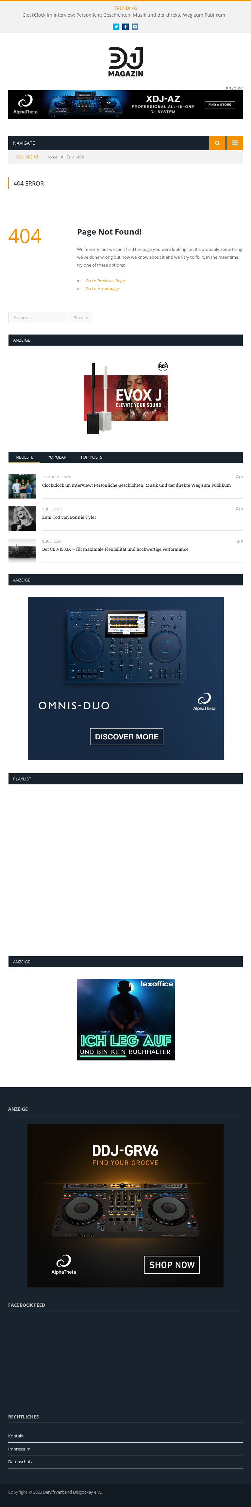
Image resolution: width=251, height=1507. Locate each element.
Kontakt (16, 1436)
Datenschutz (20, 1462)
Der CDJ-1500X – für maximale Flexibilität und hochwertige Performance (115, 549)
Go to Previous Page (105, 281)
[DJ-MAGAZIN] (126, 60)
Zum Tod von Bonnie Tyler (69, 517)
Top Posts (91, 457)
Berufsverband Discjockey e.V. (72, 1492)
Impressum (19, 1449)
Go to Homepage (102, 288)
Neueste (24, 457)
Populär (56, 457)
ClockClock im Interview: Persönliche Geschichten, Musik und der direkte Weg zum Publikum (124, 15)
